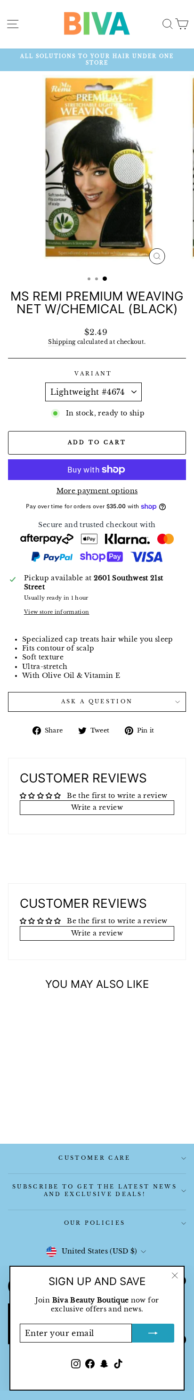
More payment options (97, 491)
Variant (93, 373)
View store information (56, 612)
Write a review (97, 808)
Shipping (61, 342)
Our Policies (95, 1223)
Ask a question (97, 701)
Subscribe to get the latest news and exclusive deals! (94, 1190)
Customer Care (94, 1158)
